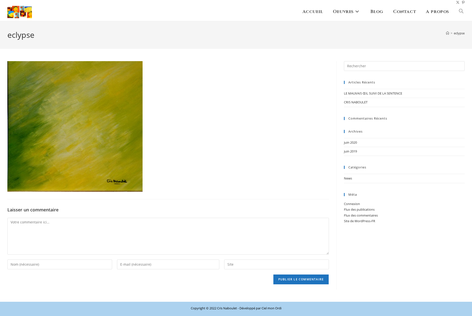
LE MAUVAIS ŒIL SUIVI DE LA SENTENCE (373, 93)
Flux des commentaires (361, 215)
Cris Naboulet (227, 308)
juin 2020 (350, 142)
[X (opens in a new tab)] (456, 2)
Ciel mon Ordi (271, 308)
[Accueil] (447, 33)
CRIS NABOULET (356, 102)
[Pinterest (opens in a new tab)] (462, 2)
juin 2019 (350, 151)
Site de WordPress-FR (359, 221)
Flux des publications (359, 209)
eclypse (459, 33)
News (348, 178)
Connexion (352, 204)
